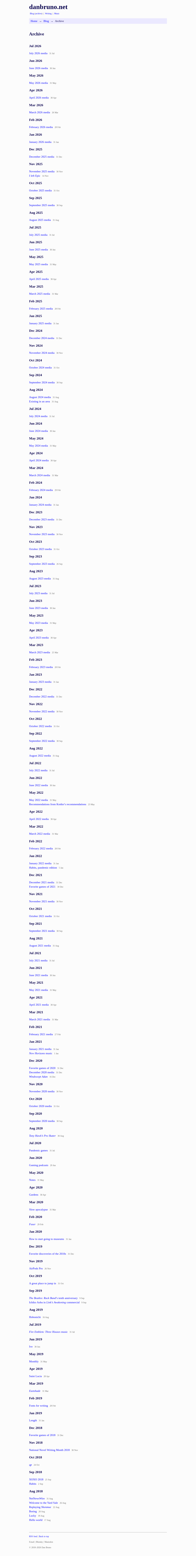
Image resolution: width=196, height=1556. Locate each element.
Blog (32, 13)
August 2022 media (40, 755)
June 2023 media (38, 608)
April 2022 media (39, 819)
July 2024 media (38, 416)
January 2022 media (40, 863)
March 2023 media (39, 652)
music (40, 1053)
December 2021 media (41, 882)
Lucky (32, 1515)
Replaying (40, 1507)
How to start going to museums (46, 1239)
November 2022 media (42, 711)
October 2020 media (40, 1106)
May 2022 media (38, 799)
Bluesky (39, 1542)
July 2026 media (38, 53)
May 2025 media (38, 264)
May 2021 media (38, 989)
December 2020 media (41, 1072)
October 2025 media (40, 190)
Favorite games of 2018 (42, 1435)
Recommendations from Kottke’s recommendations (57, 804)
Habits (32, 1483)
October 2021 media (40, 916)
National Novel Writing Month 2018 (49, 1449)
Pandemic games (38, 1150)
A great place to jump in (42, 1283)
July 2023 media (38, 593)
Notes (32, 1179)
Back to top (44, 1536)
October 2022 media (40, 726)
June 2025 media (38, 249)
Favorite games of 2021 (42, 886)
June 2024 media (38, 430)
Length (33, 1420)
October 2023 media (40, 549)
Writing (48, 13)
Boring (33, 1511)
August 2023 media (40, 578)
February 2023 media (41, 667)
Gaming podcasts (38, 1165)
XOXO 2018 (36, 1479)
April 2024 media (39, 460)
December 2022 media (41, 696)
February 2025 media (41, 308)
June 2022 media (38, 785)
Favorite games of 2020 (42, 1068)
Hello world (35, 1519)
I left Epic (34, 175)
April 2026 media (39, 97)
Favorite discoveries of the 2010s (47, 1253)
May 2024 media (38, 445)
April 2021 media (39, 1004)
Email (31, 1542)
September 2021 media (42, 930)
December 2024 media (41, 338)
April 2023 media (39, 637)
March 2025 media (39, 293)
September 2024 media (42, 382)
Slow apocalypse (38, 1209)
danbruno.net (48, 6)
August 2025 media (40, 219)
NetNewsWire (37, 1498)
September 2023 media (42, 563)
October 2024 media (40, 367)
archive (38, 13)
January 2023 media (40, 681)
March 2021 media (39, 1019)
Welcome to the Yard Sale (43, 1502)
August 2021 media (40, 945)
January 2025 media (40, 323)
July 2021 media (38, 960)
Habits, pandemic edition (43, 867)
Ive (31, 1346)
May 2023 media (38, 622)
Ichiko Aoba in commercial (54, 1302)
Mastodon (49, 1542)
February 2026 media (41, 127)
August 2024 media (40, 397)
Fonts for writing (38, 1405)
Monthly (34, 1361)
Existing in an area (39, 401)
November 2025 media (42, 171)
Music (56, 13)
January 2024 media (40, 504)
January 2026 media (40, 141)
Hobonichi (35, 1317)
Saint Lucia (35, 1376)
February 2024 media (41, 490)
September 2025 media (42, 205)
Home (34, 21)
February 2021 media (41, 1034)
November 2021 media (42, 901)
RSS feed (33, 1536)
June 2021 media (38, 975)
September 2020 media (42, 1120)
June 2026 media (38, 68)
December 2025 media (41, 156)
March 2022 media (39, 833)
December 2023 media (41, 519)
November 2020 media (42, 1091)
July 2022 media (38, 770)
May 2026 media (38, 82)
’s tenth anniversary (53, 1298)
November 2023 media (42, 534)
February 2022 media (41, 848)
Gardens (33, 1194)
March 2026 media (39, 112)
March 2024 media (39, 475)
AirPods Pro (36, 1268)
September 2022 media (42, 740)
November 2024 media (42, 352)
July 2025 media (38, 234)
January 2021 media (40, 1049)
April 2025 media (39, 279)
